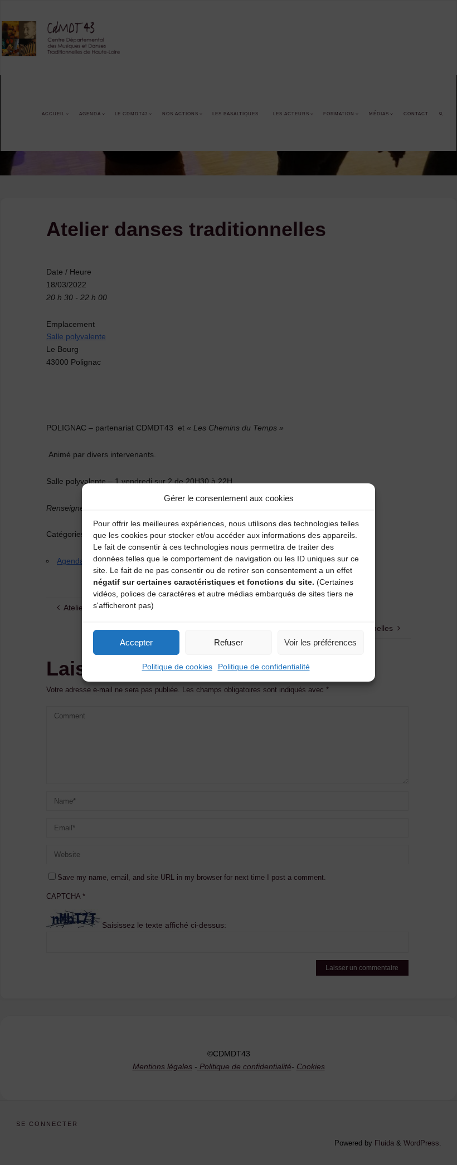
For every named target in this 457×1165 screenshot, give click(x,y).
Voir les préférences (320, 642)
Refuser (228, 642)
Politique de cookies (177, 666)
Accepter (136, 642)
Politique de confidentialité (264, 666)
